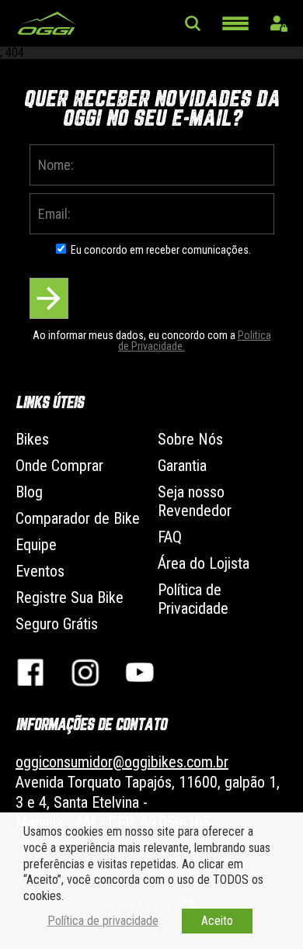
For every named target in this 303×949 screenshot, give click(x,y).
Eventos (40, 571)
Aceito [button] (217, 920)
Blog (29, 492)
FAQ (170, 537)
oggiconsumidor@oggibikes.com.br (122, 762)
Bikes (32, 439)
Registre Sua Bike (70, 597)
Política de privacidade (102, 920)
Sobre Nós (190, 439)
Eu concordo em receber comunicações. (161, 250)
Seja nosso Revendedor (195, 501)
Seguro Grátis (57, 624)
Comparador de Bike (78, 518)
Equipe (36, 544)
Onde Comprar (59, 465)
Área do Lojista (203, 563)
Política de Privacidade (193, 599)
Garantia (182, 465)
